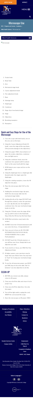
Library (25, 321)
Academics (18, 26)
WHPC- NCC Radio (24, 354)
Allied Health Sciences (6, 29)
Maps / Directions (25, 309)
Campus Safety (8, 344)
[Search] (30, 16)
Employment (24, 341)
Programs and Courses (10, 26)
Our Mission (8, 315)
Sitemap (25, 312)
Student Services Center (8, 341)
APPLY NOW (8, 2)
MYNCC (24, 2)
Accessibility (8, 312)
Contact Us (25, 315)
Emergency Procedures (8, 309)
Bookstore (25, 318)
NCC (2, 26)
